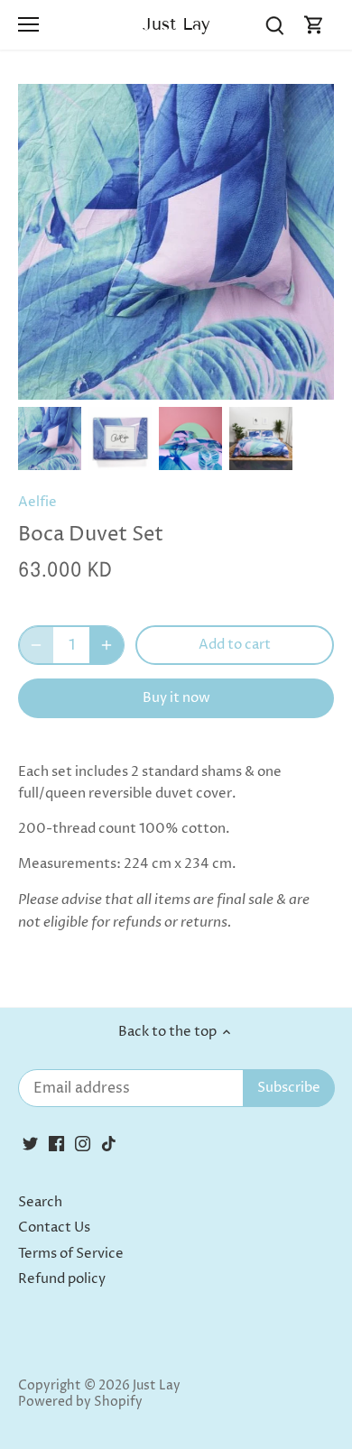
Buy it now (176, 697)
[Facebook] (56, 1142)
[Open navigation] (28, 24)
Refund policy (62, 1278)
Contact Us (54, 1227)
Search (40, 1202)
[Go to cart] (314, 25)
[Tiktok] (108, 1142)
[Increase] (106, 645)
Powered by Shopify (80, 1402)
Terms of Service (71, 1253)
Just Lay (176, 23)
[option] (49, 438)
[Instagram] (82, 1142)
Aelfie (37, 502)
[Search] (274, 25)
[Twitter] (30, 1142)
